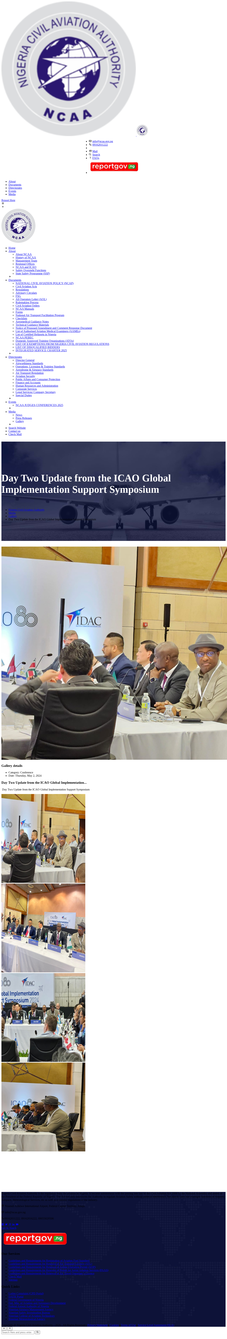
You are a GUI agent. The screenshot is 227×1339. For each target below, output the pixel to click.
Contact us (14, 431)
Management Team (26, 260)
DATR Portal (16, 1296)
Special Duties (24, 395)
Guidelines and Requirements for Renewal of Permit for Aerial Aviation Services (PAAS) (58, 1270)
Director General (25, 360)
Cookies (114, 1325)
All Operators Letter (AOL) (31, 299)
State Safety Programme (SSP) (33, 273)
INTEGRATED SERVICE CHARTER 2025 (41, 350)
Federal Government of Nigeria (26, 1299)
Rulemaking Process (27, 302)
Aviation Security (25, 376)
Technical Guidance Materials (32, 324)
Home (12, 247)
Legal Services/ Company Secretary (36, 392)
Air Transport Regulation (30, 372)
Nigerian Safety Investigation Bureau (29, 1312)
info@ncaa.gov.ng (102, 141)
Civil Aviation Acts (26, 286)
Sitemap (13, 1279)
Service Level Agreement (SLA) (156, 1325)
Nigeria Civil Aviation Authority (27, 509)
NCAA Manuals (25, 308)
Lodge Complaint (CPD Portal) (26, 1293)
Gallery (20, 421)
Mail (95, 151)
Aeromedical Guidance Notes (32, 321)
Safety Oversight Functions (31, 270)
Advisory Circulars (26, 292)
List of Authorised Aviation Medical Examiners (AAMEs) (48, 331)
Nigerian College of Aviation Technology (32, 1315)
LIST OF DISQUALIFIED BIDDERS (38, 347)
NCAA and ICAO (26, 267)
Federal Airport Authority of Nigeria (29, 1306)
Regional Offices (25, 263)
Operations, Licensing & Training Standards (40, 366)
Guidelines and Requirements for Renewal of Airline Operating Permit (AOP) (52, 1266)
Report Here (8, 200)
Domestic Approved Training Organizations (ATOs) (45, 340)
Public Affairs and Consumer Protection (38, 379)
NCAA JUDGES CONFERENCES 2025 (39, 405)
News (19, 414)
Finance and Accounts (28, 382)
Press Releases (24, 418)
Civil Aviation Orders (28, 305)
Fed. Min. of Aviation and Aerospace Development (37, 1303)
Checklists (21, 318)
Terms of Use (128, 1325)
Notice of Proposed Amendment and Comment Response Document (54, 328)
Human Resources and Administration (37, 385)
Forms (19, 312)
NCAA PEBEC (25, 337)
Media (12, 194)
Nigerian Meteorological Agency (27, 1319)
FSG (18, 296)
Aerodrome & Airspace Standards (34, 369)
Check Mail (15, 434)
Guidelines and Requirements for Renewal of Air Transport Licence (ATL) (50, 1263)
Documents (15, 184)
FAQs (95, 158)
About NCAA (24, 254)
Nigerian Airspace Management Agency (31, 1309)
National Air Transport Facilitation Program (40, 315)
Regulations (22, 289)
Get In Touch (8, 1227)
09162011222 (100, 144)
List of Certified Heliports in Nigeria (36, 334)
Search (96, 154)
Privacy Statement (97, 1325)
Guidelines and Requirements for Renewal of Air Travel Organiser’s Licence (51, 1273)
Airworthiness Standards (29, 363)
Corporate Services (26, 388)
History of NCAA (26, 257)
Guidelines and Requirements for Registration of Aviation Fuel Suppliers (49, 1260)
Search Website (17, 427)
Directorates (15, 187)
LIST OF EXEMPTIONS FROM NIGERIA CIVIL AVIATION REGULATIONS (62, 343)
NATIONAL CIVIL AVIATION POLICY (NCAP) (45, 283)
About (12, 181)
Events (12, 191)
